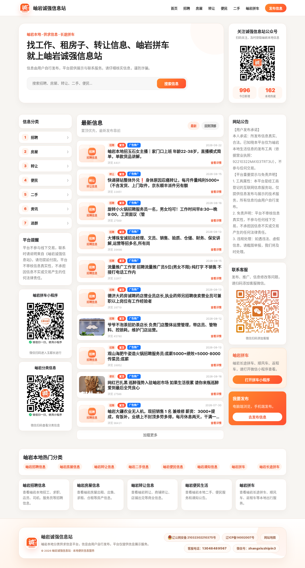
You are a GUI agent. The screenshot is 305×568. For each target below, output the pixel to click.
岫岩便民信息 (173, 467)
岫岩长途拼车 (269, 467)
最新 (193, 126)
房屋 (199, 8)
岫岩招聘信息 (35, 467)
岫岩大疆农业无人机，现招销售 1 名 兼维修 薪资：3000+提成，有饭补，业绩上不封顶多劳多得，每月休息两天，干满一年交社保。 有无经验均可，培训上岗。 (164, 416)
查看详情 (216, 162)
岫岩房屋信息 (70, 467)
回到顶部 (210, 126)
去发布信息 (257, 417)
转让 (211, 8)
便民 (224, 8)
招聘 (186, 8)
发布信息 (275, 8)
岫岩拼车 (252, 8)
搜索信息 (171, 84)
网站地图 (270, 537)
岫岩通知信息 (207, 467)
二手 (236, 8)
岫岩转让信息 (104, 467)
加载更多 (150, 435)
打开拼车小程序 (257, 380)
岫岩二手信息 (139, 467)
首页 (174, 8)
